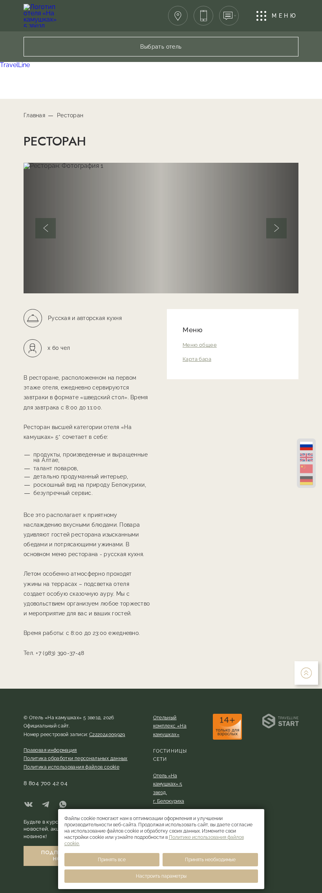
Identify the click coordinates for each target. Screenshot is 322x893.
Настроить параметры (161, 876)
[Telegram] (45, 805)
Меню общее (200, 345)
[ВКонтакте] (28, 805)
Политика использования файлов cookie (71, 767)
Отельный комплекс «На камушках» (170, 726)
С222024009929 (107, 734)
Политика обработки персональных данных (76, 758)
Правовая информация (50, 750)
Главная (34, 115)
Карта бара (197, 359)
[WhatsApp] (63, 805)
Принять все (112, 859)
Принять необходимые (210, 859)
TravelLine (15, 65)
